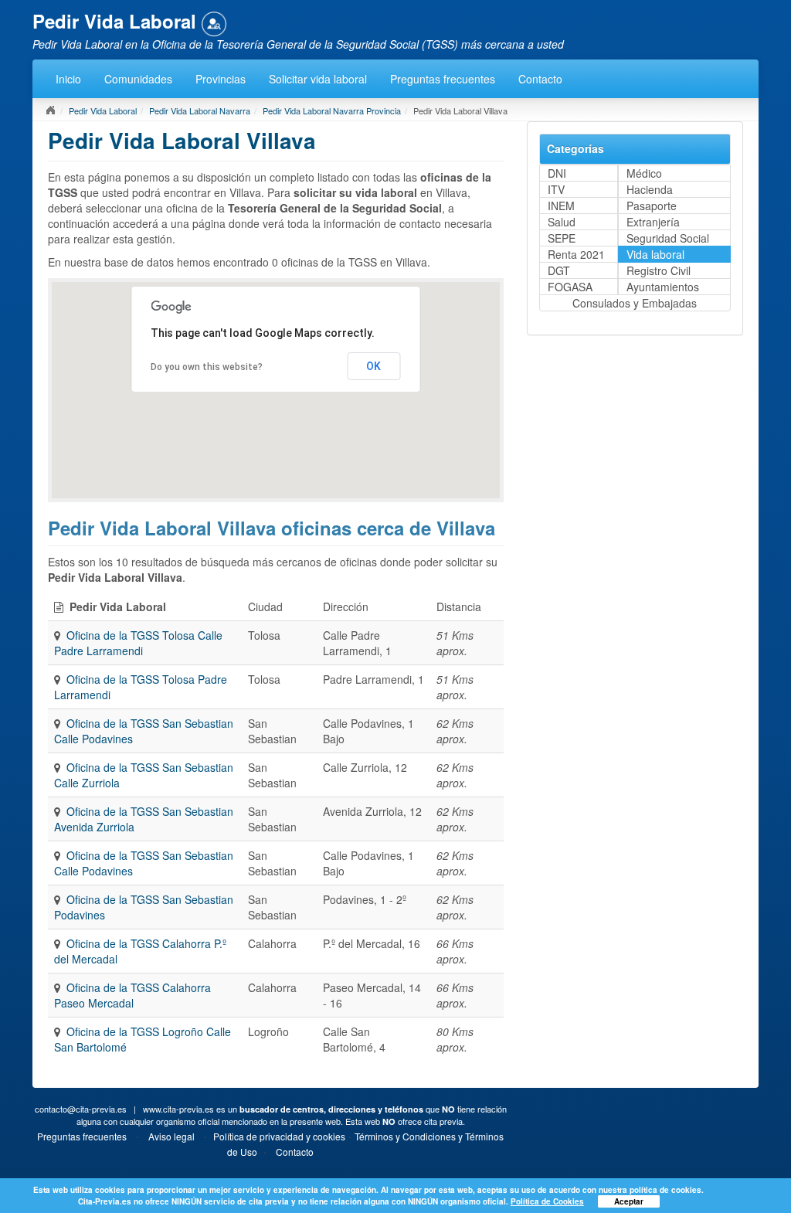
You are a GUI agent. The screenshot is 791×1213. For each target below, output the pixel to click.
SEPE (561, 238)
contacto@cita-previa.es (81, 1109)
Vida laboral (655, 254)
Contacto (540, 79)
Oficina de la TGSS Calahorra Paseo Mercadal (132, 995)
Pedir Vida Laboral (103, 110)
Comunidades (138, 79)
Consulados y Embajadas (634, 303)
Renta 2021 (576, 254)
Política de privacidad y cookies (279, 1136)
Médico (644, 173)
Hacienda (649, 189)
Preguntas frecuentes (442, 79)
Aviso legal (171, 1136)
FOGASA (570, 286)
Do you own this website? (207, 367)
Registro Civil (658, 270)
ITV (556, 189)
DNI (557, 173)
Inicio (68, 79)
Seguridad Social (667, 238)
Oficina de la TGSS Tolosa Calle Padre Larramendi (138, 642)
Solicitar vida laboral (318, 79)
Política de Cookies (547, 1201)
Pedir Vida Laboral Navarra (199, 110)
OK (373, 366)
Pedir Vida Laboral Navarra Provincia (332, 110)
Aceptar (628, 1201)
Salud (561, 221)
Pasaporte (651, 205)
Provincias (220, 79)
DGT (559, 270)
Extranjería (653, 221)
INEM (561, 205)
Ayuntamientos (662, 286)
